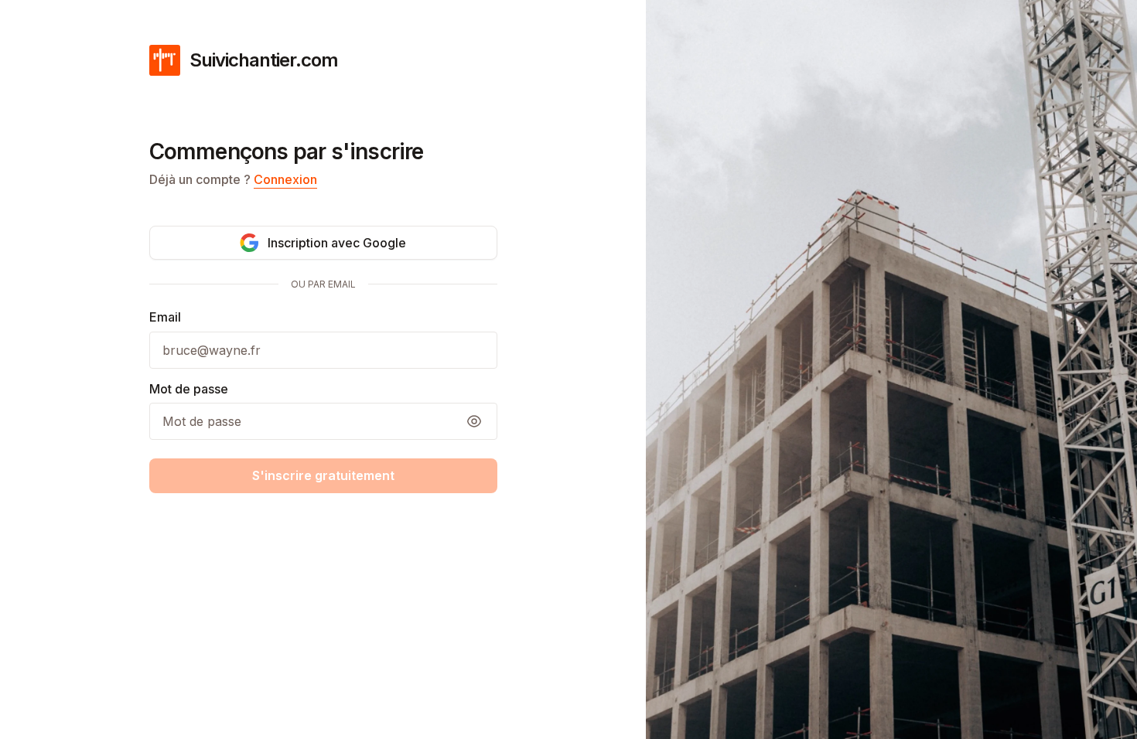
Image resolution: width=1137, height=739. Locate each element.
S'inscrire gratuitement (323, 475)
